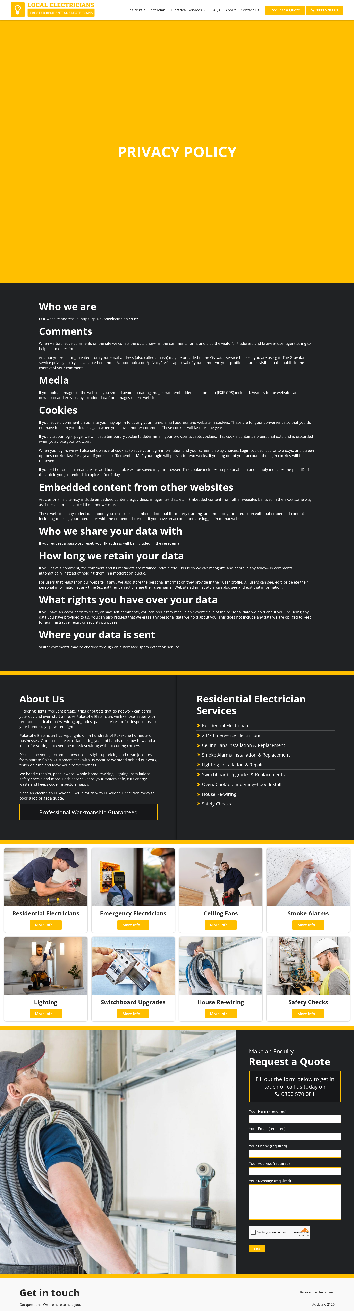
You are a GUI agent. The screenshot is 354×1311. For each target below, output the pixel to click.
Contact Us (250, 10)
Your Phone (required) (268, 1146)
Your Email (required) (267, 1128)
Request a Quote (285, 10)
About (230, 10)
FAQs (215, 10)
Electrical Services (186, 10)
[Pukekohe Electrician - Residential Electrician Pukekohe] (53, 15)
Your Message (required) (270, 1180)
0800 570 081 (326, 10)
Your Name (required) (267, 1111)
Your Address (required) (269, 1163)
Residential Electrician (146, 10)
